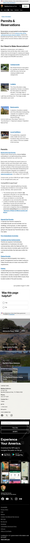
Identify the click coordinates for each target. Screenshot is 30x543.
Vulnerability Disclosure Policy (9, 526)
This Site (15, 428)
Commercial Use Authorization (10, 240)
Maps (11, 10)
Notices (3, 514)
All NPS (15, 431)
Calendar (16, 10)
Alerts (6, 10)
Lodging (13, 84)
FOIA (2, 512)
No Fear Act (4, 521)
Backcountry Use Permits (8, 152)
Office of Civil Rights (6, 531)
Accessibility (4, 507)
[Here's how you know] (15, 2)
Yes (6, 302)
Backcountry (14, 107)
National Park (11, 6)
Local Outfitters (15, 132)
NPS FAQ (3, 519)
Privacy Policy (4, 509)
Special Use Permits (7, 219)
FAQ (3, 404)
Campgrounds (15, 64)
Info (2, 10)
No (6, 307)
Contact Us (4, 399)
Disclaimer (3, 524)
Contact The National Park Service (10, 516)
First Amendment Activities (9, 236)
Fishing (3, 268)
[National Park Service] (2, 6)
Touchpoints (11, 314)
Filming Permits (5, 256)
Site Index (4, 406)
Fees (21, 10)
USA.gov (3, 529)
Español (4, 409)
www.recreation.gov (6, 174)
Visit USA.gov (5, 539)
